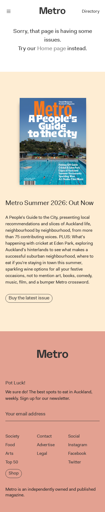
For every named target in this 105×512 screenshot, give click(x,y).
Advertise (46, 445)
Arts (9, 453)
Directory (90, 11)
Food (10, 445)
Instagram (77, 445)
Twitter (74, 462)
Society (12, 436)
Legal (42, 453)
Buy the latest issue (29, 298)
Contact (44, 436)
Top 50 (11, 462)
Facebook (77, 453)
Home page (51, 48)
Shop (14, 473)
